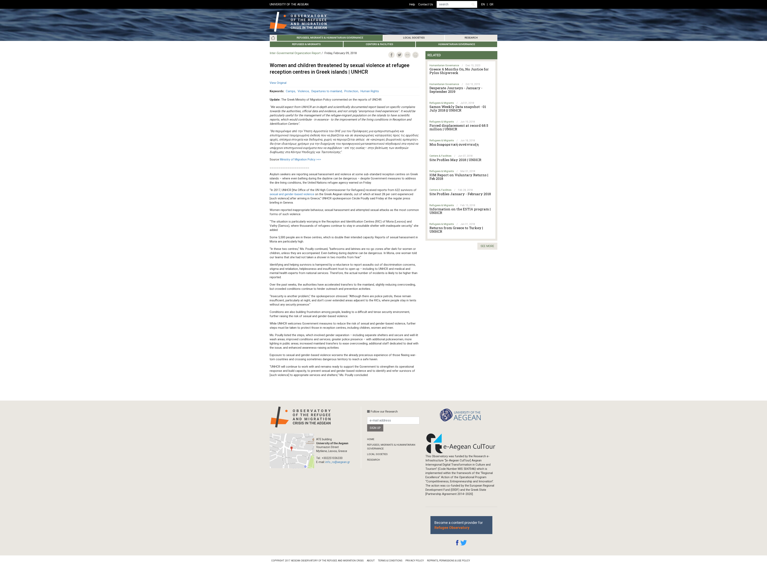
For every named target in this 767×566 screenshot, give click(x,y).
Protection (351, 91)
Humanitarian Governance (456, 44)
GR (491, 4)
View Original (278, 83)
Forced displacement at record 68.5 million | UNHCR (458, 127)
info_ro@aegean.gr (337, 462)
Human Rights (370, 91)
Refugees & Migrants (306, 44)
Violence (303, 91)
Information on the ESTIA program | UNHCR (460, 211)
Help (412, 4)
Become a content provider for (458, 525)
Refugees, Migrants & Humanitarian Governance (330, 37)
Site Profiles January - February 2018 (460, 194)
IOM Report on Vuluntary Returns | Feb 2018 (458, 176)
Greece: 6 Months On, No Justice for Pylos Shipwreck (459, 71)
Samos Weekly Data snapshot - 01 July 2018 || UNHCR (457, 108)
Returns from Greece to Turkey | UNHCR (456, 229)
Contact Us (425, 4)
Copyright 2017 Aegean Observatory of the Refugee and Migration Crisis (317, 560)
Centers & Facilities (379, 44)
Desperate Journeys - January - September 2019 (455, 89)
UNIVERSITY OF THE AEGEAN (289, 4)
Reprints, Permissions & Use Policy (448, 560)
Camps (290, 91)
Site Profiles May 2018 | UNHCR (455, 160)
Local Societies (414, 37)
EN (483, 4)
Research (471, 37)
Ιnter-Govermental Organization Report (295, 53)
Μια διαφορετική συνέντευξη (454, 144)
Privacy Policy (414, 560)
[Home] (301, 22)
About (371, 560)
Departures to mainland (326, 91)
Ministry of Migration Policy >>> (300, 159)
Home (273, 38)
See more (487, 246)
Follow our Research (384, 411)
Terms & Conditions (390, 560)
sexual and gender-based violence (292, 194)
